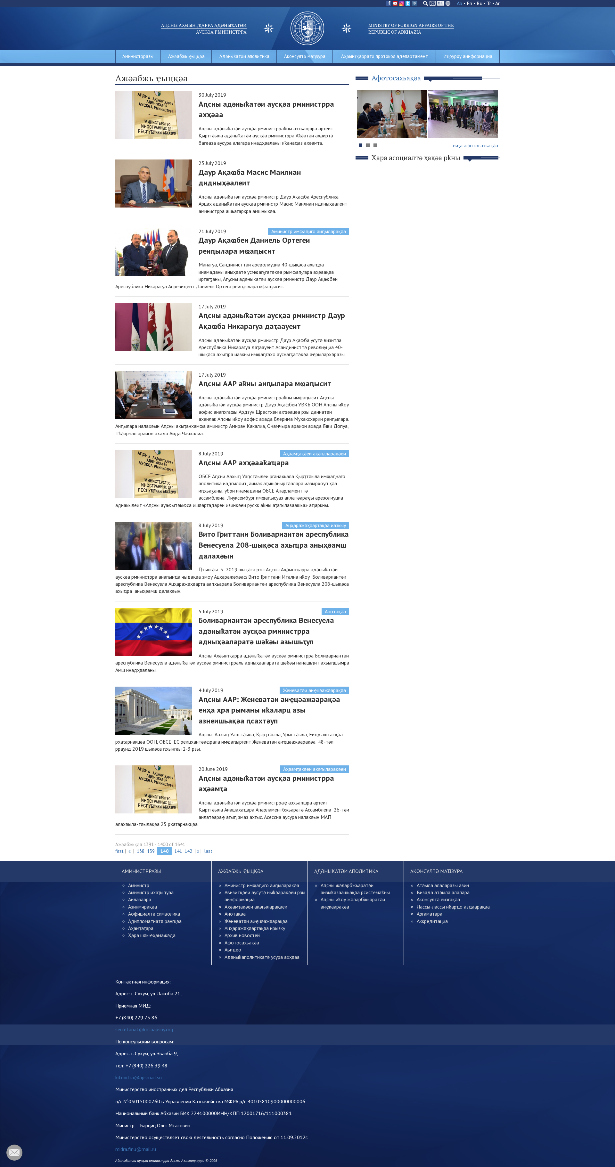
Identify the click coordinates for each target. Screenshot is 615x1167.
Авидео (233, 949)
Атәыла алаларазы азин (443, 885)
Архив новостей (242, 935)
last (208, 851)
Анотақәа (335, 611)
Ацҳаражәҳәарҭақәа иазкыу (315, 525)
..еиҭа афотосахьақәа (474, 145)
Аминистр (138, 885)
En (469, 3)
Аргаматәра (429, 913)
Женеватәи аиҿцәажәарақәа (314, 690)
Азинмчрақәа (142, 906)
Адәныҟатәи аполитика (244, 56)
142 (188, 851)
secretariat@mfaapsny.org (144, 1029)
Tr (489, 3)
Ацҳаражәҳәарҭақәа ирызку (255, 928)
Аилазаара (139, 899)
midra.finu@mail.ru (135, 1149)
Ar (497, 3)
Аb (459, 3)
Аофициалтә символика (154, 913)
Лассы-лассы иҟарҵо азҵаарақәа (453, 906)
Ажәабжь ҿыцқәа (186, 56)
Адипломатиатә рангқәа (155, 921)
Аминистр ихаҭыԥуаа (151, 892)
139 (151, 851)
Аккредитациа (432, 921)
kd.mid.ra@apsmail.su (138, 1077)
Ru (479, 3)
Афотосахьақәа (242, 942)
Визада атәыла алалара (443, 892)
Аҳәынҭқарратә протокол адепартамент (384, 56)
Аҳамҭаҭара (140, 928)
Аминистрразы (137, 56)
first (119, 851)
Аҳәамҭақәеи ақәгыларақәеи (314, 453)
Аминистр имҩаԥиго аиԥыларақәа (308, 231)
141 (178, 851)
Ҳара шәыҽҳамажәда (152, 935)
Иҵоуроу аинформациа (468, 56)
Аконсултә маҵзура (304, 56)
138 (140, 851)
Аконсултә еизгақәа (438, 899)
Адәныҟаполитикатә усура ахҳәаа (262, 957)
